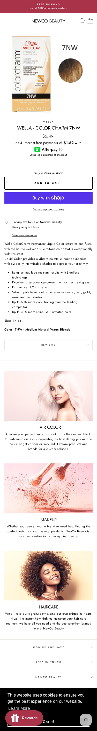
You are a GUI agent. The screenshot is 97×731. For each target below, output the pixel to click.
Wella (48, 121)
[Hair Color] (48, 396)
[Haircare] (48, 575)
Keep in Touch (48, 662)
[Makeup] (48, 488)
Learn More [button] (19, 708)
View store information (24, 235)
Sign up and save (49, 647)
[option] (48, 7)
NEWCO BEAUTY (48, 677)
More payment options (48, 209)
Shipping (34, 155)
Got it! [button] (48, 722)
